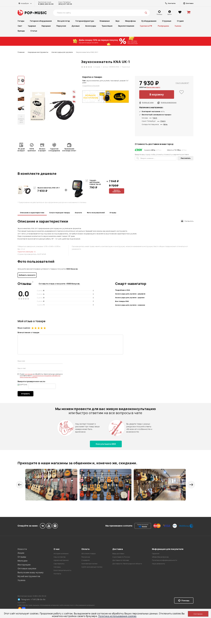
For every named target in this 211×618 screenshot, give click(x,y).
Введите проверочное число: (32, 381)
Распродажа (163, 26)
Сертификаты (59, 564)
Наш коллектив (59, 557)
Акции (21, 553)
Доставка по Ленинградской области (127, 564)
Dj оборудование (148, 21)
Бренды (21, 31)
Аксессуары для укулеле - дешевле (130, 294)
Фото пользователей (96, 213)
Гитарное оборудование (41, 21)
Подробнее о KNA (122, 290)
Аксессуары (90, 26)
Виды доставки (118, 553)
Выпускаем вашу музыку (31, 572)
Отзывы (113, 213)
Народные (46, 26)
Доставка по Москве (120, 560)
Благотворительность (62, 570)
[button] (20, 484)
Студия (180, 21)
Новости (22, 549)
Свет (20, 26)
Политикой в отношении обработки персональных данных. (40, 376)
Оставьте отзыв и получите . (59, 283)
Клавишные (105, 21)
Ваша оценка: (24, 328)
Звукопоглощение (126, 26)
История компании (61, 553)
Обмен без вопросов (160, 557)
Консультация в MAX (106, 444)
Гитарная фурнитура (84, 21)
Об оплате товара (88, 553)
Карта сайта (22, 602)
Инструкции (24, 564)
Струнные (166, 21)
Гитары (21, 21)
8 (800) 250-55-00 (45, 4)
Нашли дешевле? (182, 83)
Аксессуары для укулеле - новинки (130, 305)
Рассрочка (85, 557)
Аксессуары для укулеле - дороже (129, 297)
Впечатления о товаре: (29, 332)
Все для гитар (63, 21)
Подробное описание (90, 86)
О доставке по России (121, 557)
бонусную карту (153, 87)
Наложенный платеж (89, 564)
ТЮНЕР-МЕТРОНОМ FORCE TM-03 (95, 182)
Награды (57, 567)
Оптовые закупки (27, 568)
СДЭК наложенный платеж (91, 567)
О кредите (85, 560)
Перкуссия (61, 26)
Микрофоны (130, 21)
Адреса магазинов (61, 560)
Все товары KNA (122, 301)
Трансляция (107, 26)
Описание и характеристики (32, 213)
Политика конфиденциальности (164, 560)
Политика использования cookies (117, 616)
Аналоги (78, 213)
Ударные (32, 26)
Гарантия (155, 553)
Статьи (33, 31)
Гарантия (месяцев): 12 (26, 252)
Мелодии (22, 560)
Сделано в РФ (146, 26)
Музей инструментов (29, 576)
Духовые (76, 26)
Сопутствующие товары (59, 213)
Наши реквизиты (158, 564)
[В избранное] (181, 94)
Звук (117, 21)
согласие (29, 374)
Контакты (57, 574)
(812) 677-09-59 (65, 4)
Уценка (178, 26)
